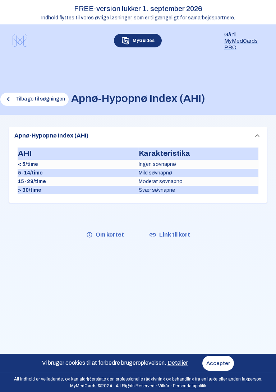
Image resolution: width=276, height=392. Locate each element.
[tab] (138, 40)
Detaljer (177, 363)
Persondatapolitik (189, 385)
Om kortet (110, 235)
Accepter (218, 363)
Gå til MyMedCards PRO (241, 41)
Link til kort (174, 235)
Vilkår (163, 385)
